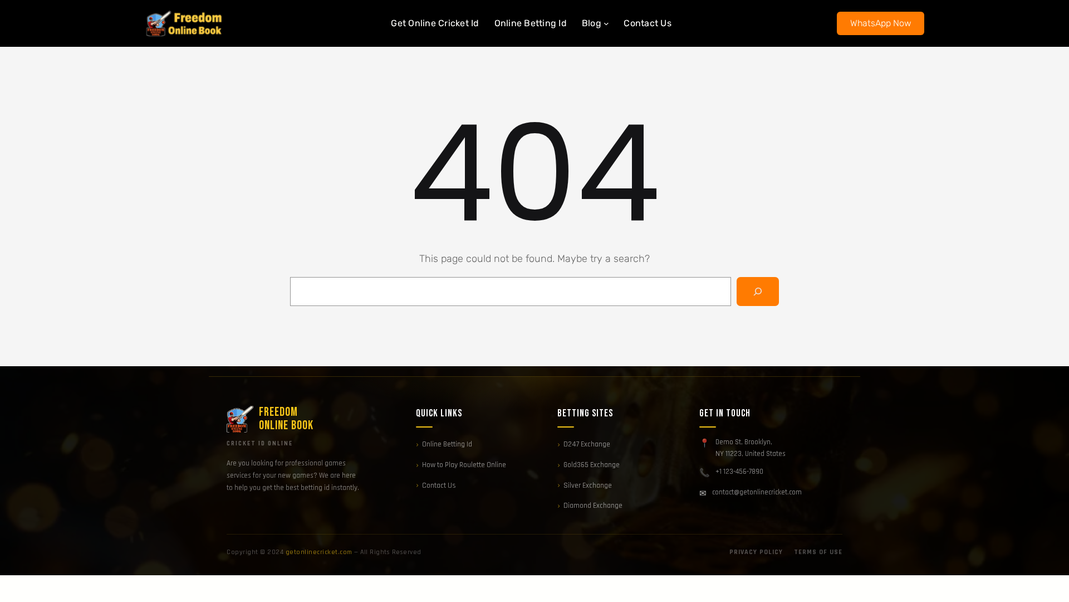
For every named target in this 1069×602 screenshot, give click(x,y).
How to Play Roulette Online (464, 465)
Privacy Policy (756, 552)
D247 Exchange (586, 444)
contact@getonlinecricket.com (757, 492)
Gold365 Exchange (591, 465)
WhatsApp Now (880, 23)
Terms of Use (818, 552)
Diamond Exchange (592, 506)
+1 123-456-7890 (739, 471)
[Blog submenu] (606, 23)
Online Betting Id (447, 444)
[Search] (758, 291)
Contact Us (439, 485)
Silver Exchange (587, 485)
